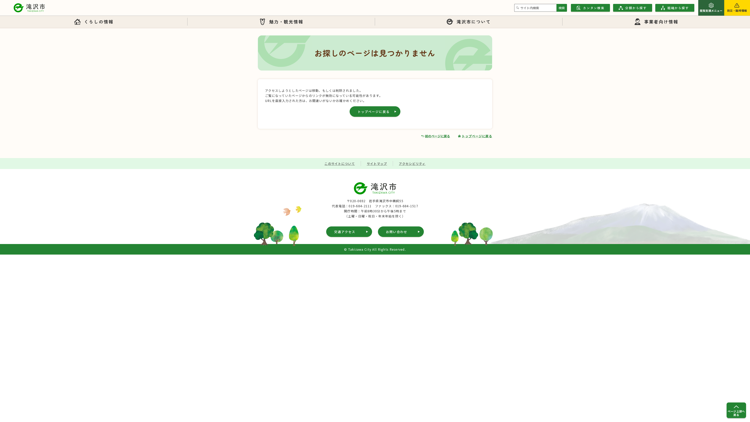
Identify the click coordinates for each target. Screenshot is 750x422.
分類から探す (635, 7)
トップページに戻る (374, 111)
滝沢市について (474, 21)
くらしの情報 (98, 21)
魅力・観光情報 (286, 21)
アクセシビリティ (412, 163)
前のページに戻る (437, 136)
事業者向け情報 (661, 21)
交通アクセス (344, 231)
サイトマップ (377, 163)
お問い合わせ (396, 231)
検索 (562, 7)
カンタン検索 (593, 7)
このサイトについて (339, 163)
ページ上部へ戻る (736, 413)
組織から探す (678, 7)
